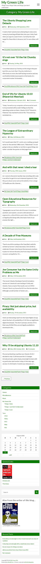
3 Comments (32, 100)
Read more (33, 45)
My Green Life (12, 2)
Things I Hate (24, 49)
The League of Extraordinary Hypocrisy (17, 132)
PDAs (6, 418)
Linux (5, 49)
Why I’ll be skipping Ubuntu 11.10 (20, 345)
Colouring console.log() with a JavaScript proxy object (18, 544)
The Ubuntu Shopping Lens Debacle (16, 21)
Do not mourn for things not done (12, 547)
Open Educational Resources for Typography (19, 200)
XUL (5, 427)
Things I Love (33, 86)
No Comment (6, 553)
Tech (18, 49)
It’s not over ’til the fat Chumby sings (19, 58)
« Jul (10, 455)
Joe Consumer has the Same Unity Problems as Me (20, 271)
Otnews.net (6, 481)
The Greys (5, 484)
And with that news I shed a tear (19, 167)
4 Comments (31, 349)
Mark (5, 27)
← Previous (6, 379)
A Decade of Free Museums (16, 235)
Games (4, 392)
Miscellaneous (12, 86)
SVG (5, 421)
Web (26, 191)
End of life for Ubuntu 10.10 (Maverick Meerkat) (17, 95)
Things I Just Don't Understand (11, 160)
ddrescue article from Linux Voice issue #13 (15, 550)
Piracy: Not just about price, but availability (19, 307)
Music (4, 398)
